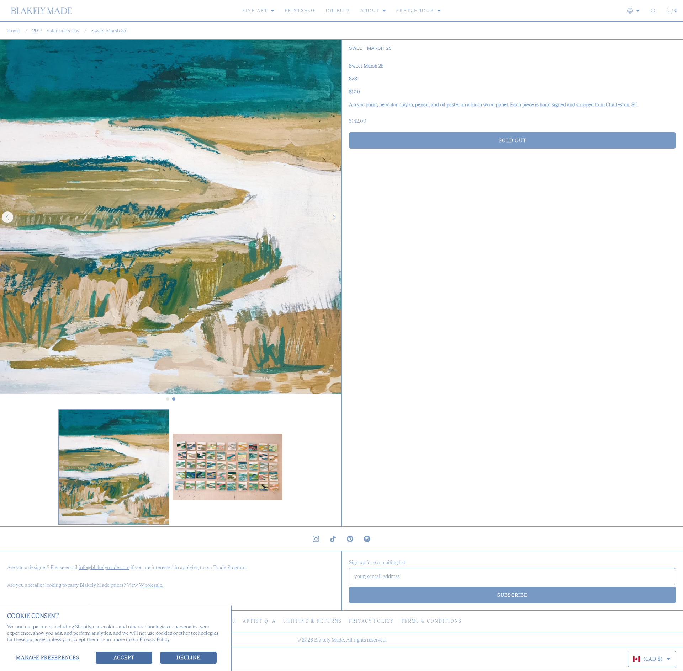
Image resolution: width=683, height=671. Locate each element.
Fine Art (255, 10)
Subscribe (512, 595)
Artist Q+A (259, 621)
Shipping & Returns (312, 621)
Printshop (300, 10)
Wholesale (150, 585)
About (370, 10)
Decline (188, 657)
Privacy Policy (154, 639)
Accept (123, 657)
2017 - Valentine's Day (55, 30)
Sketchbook (415, 10)
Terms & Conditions (431, 621)
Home (13, 30)
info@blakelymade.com (104, 567)
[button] (113, 467)
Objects (338, 10)
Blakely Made (329, 640)
